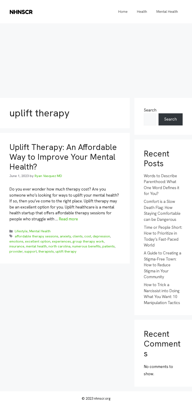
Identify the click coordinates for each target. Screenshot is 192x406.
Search (150, 110)
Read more (68, 219)
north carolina (59, 246)
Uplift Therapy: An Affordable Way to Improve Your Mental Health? (63, 157)
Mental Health (167, 11)
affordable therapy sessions (36, 236)
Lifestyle (21, 231)
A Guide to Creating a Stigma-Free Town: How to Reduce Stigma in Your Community (162, 264)
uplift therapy (66, 251)
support (30, 251)
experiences (61, 241)
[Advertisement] (96, 58)
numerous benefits (86, 246)
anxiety (65, 236)
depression (101, 236)
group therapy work (88, 241)
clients (78, 236)
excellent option (37, 241)
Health (142, 11)
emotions (16, 241)
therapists (46, 251)
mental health (36, 246)
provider (16, 251)
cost (87, 236)
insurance (16, 246)
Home (123, 11)
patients (108, 246)
